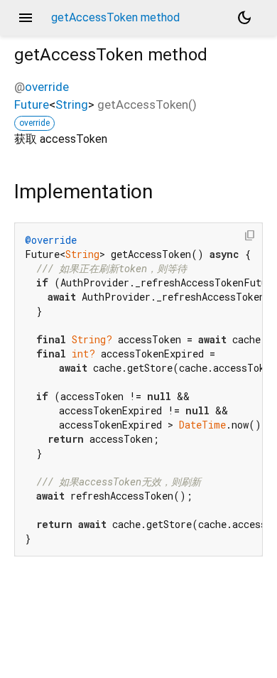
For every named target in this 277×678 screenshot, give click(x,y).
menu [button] (25, 17)
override (47, 87)
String (71, 104)
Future (31, 104)
